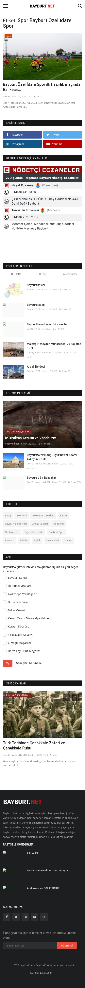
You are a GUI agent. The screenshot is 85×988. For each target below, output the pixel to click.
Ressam (9, 540)
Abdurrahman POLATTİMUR (43, 888)
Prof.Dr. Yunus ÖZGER (39, 463)
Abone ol (67, 945)
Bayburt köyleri (36, 285)
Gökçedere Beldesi (43, 515)
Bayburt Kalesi (36, 304)
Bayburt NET (9, 96)
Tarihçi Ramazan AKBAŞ (40, 352)
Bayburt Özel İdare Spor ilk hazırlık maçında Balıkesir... (41, 87)
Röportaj (58, 524)
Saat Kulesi (52, 540)
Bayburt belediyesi (16, 524)
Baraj (8, 515)
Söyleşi (68, 540)
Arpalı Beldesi (36, 366)
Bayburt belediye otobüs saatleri (48, 324)
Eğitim (63, 515)
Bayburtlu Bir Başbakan (42, 477)
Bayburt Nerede (34, 532)
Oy (7, 663)
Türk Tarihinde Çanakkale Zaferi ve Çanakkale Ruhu (34, 745)
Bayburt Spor (56, 532)
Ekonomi (21, 515)
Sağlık (37, 540)
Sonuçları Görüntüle (29, 663)
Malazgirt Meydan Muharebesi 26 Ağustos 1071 (54, 346)
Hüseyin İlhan (12, 443)
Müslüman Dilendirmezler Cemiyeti (47, 870)
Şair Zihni (32, 852)
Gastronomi (12, 532)
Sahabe (24, 540)
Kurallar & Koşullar (41, 972)
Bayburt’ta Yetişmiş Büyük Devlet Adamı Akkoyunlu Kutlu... (52, 457)
